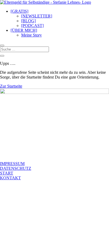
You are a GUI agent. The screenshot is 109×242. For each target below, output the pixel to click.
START (6, 173)
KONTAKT (10, 178)
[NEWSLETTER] (36, 16)
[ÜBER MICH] (24, 30)
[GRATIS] (19, 11)
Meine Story (31, 35)
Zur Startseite (11, 86)
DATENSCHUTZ (15, 168)
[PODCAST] (32, 25)
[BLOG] (28, 21)
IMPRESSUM (12, 163)
